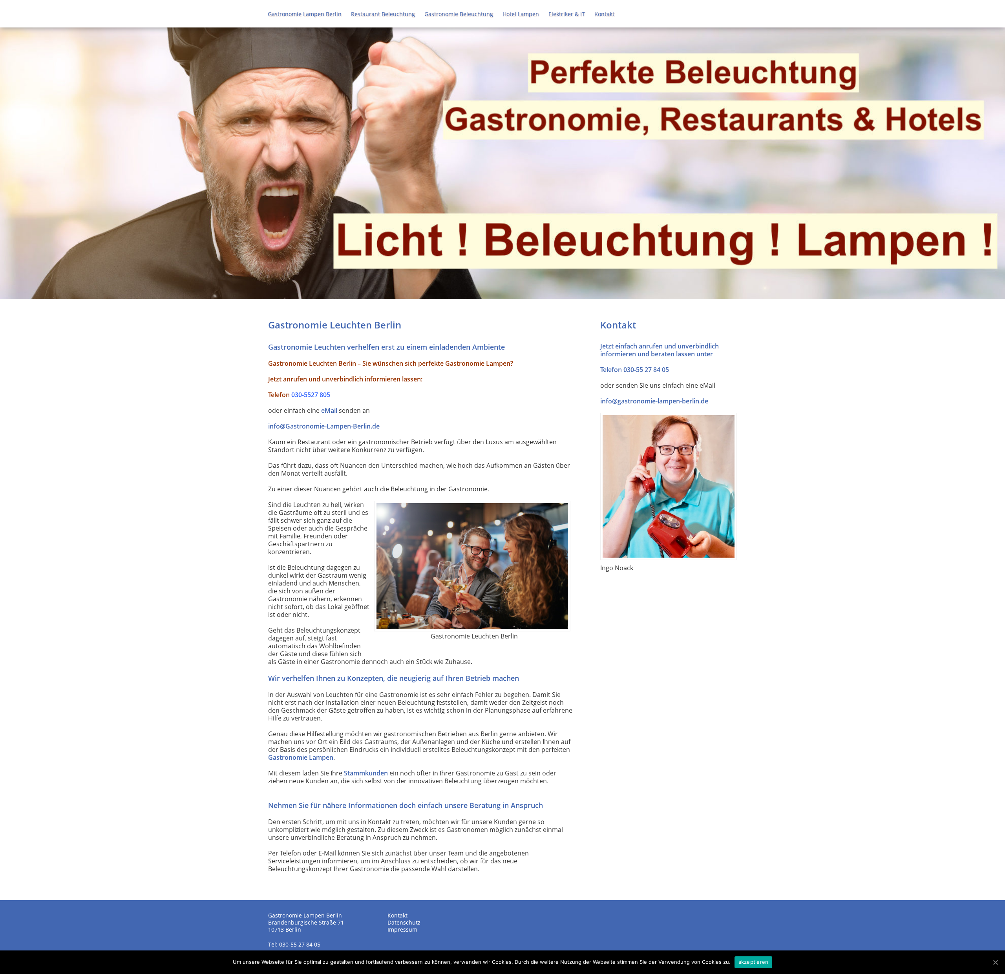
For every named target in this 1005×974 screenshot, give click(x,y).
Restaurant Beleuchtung (383, 14)
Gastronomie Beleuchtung (458, 14)
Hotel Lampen (520, 14)
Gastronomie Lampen (300, 757)
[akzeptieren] (995, 962)
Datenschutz (403, 922)
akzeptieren (753, 962)
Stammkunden (366, 773)
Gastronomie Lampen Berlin (305, 14)
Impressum (402, 929)
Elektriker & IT (566, 14)
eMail (329, 410)
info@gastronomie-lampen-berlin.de (654, 401)
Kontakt (604, 14)
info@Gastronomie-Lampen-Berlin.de (324, 426)
